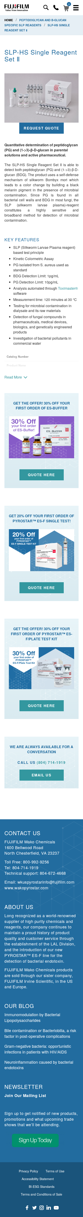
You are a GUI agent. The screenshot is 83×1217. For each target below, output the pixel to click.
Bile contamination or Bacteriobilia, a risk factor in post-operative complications (40, 1033)
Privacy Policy (28, 1171)
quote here (41, 474)
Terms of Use (55, 1171)
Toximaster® (68, 288)
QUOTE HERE (41, 705)
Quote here (41, 587)
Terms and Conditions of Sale (41, 1194)
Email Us (42, 775)
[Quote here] (41, 550)
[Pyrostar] (16, 7)
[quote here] (41, 437)
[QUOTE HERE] (41, 668)
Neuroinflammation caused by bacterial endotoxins (38, 1065)
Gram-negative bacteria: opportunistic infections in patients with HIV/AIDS (37, 1049)
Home (9, 20)
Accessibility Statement (38, 1179)
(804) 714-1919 (51, 762)
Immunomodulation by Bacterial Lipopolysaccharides (32, 1017)
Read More (13, 377)
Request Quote (41, 128)
